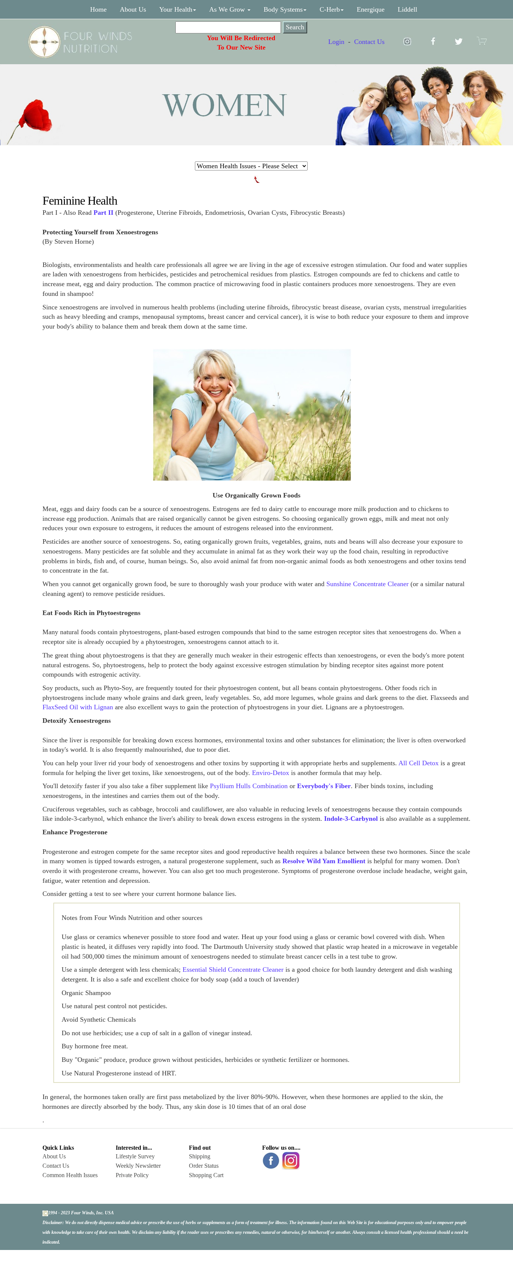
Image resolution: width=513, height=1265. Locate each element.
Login (336, 41)
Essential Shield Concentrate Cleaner (233, 969)
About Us (133, 9)
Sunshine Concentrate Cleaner (367, 584)
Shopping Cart (206, 1175)
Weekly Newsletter (138, 1165)
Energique (371, 9)
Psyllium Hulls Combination (249, 786)
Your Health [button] (175, 9)
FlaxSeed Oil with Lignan (77, 707)
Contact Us (369, 41)
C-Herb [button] (330, 9)
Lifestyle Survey (135, 1156)
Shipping (199, 1156)
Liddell (407, 9)
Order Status (204, 1165)
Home (98, 9)
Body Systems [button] (283, 9)
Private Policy (132, 1175)
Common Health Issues (70, 1175)
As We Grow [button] (228, 9)
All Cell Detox (418, 763)
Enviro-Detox (270, 772)
